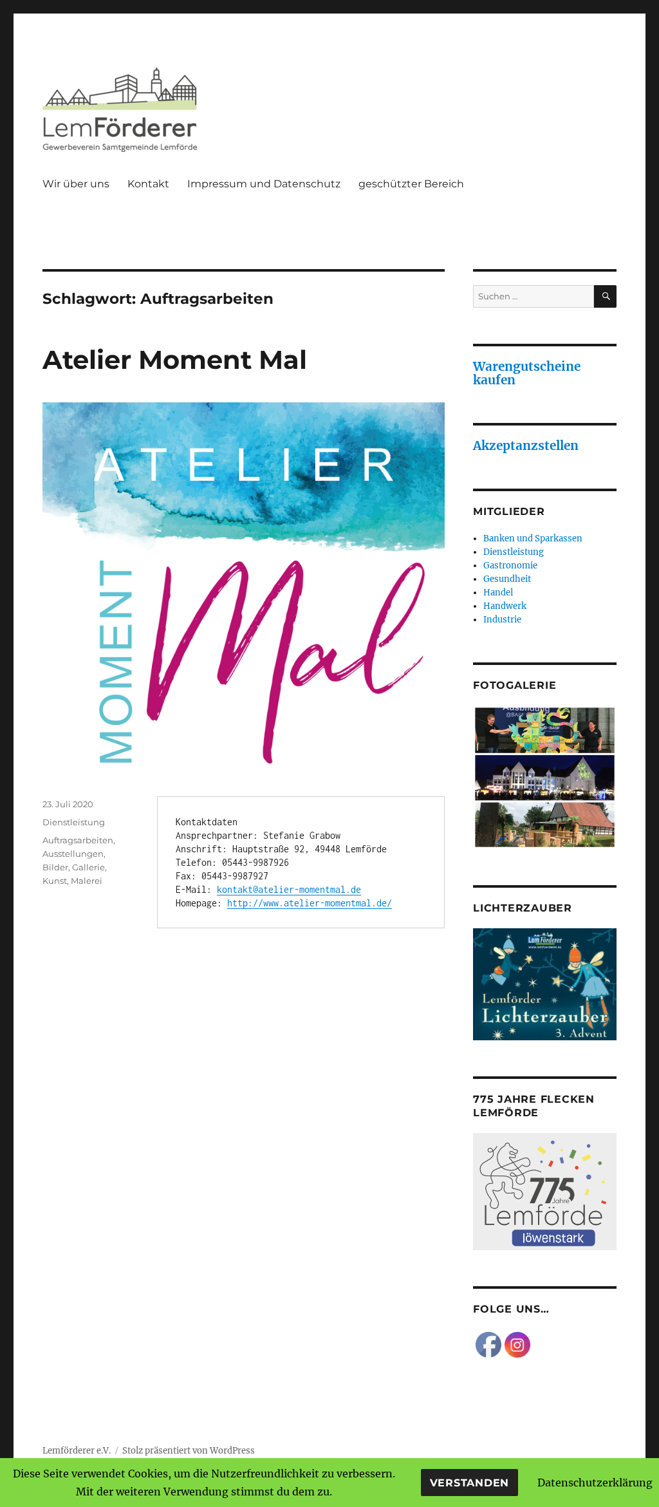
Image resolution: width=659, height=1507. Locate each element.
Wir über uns (75, 184)
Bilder (55, 867)
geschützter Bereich (411, 184)
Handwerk (504, 606)
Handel (498, 592)
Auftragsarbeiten (77, 840)
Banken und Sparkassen (532, 538)
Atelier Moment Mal (174, 359)
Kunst (54, 880)
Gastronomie (510, 565)
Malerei (86, 880)
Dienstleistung (73, 822)
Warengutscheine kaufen (526, 373)
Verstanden (470, 1483)
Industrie (502, 619)
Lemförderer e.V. (76, 1450)
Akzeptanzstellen (526, 445)
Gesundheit (507, 579)
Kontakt (148, 184)
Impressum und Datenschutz (263, 184)
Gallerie (88, 867)
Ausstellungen (73, 853)
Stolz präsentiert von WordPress (188, 1450)
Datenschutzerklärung (595, 1482)
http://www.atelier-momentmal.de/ (309, 902)
